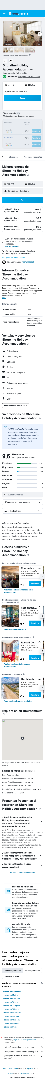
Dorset (10, 1074)
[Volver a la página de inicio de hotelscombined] (18, 13)
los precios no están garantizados (24, 1040)
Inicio (4, 1069)
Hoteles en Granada (11, 1019)
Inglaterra (30, 1069)
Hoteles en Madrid (10, 995)
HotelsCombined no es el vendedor (19, 1047)
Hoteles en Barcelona (12, 991)
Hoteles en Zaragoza (11, 1005)
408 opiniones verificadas (29, 76)
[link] (22, 590)
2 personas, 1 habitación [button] (16, 91)
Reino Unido (13, 1069)
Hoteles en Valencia (11, 1009)
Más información (12, 246)
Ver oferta (35, 583)
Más (4, 298)
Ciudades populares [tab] (12, 970)
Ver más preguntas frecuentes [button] (22, 872)
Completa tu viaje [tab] (11, 976)
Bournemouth (24, 1074)
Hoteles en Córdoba (11, 998)
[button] (4, 13)
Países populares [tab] (32, 970)
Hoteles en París (10, 1027)
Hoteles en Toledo (10, 1002)
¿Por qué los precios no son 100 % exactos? (19, 1057)
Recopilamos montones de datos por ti (21, 1051)
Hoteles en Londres (11, 1023)
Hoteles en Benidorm (12, 1012)
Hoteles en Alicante (11, 1016)
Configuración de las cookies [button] (13, 257)
